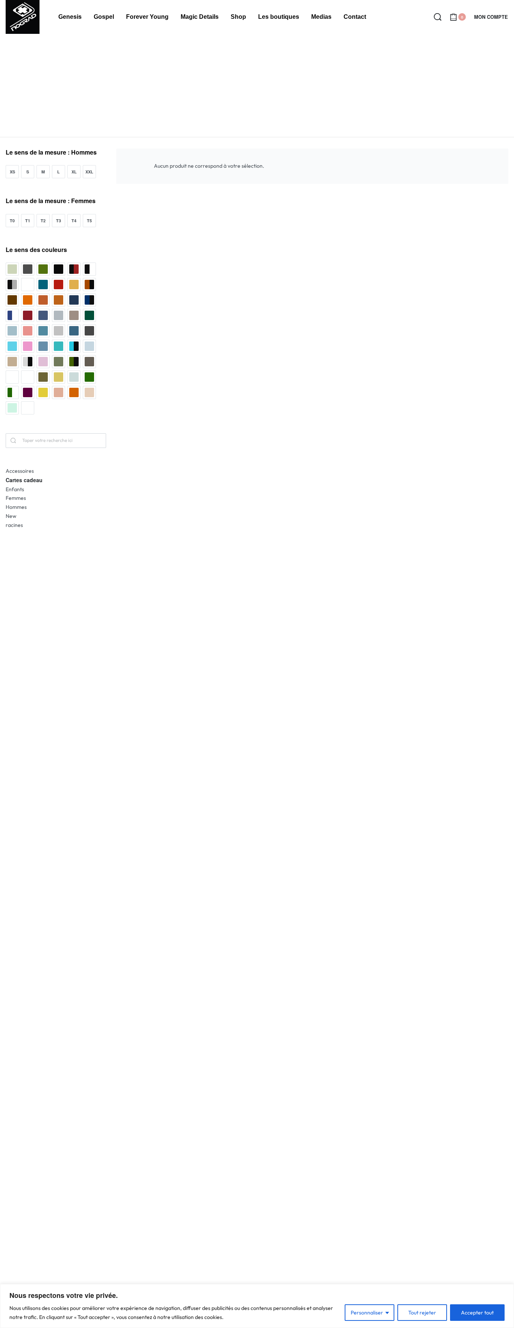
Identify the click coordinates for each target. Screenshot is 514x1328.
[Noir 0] (12, 377)
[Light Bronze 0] (12, 361)
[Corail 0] (27, 300)
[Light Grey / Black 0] (27, 361)
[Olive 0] (43, 377)
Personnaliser (367, 1312)
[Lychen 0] (58, 361)
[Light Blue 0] (89, 346)
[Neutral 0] (89, 361)
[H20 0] (12, 346)
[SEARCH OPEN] (437, 17)
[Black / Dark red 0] (74, 269)
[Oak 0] (27, 377)
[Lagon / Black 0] (74, 346)
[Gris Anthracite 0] (89, 331)
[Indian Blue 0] (43, 346)
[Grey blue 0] (74, 331)
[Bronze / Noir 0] (89, 284)
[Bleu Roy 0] (43, 284)
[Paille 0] (58, 377)
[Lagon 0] (58, 346)
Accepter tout (477, 1312)
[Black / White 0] (89, 269)
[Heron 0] (27, 346)
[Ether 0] (12, 331)
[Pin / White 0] (12, 392)
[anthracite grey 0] (27, 269)
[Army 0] (43, 269)
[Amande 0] (12, 269)
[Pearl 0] (74, 377)
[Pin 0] (89, 377)
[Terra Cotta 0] (74, 392)
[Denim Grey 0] (58, 315)
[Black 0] (58, 269)
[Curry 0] (58, 300)
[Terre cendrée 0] (89, 392)
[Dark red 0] (27, 315)
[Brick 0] (58, 284)
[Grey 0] (58, 331)
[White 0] (27, 408)
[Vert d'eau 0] (12, 408)
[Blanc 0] (27, 284)
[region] (257, 1306)
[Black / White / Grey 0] (12, 284)
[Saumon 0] (58, 392)
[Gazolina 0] (43, 331)
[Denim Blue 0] (43, 315)
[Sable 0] (43, 392)
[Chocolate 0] (12, 300)
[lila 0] (43, 361)
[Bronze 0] (74, 284)
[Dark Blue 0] (74, 300)
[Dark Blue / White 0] (12, 315)
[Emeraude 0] (89, 315)
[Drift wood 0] (74, 315)
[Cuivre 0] (43, 300)
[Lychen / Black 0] (74, 361)
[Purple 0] (27, 392)
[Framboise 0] (27, 331)
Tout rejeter (422, 1312)
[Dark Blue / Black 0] (89, 300)
